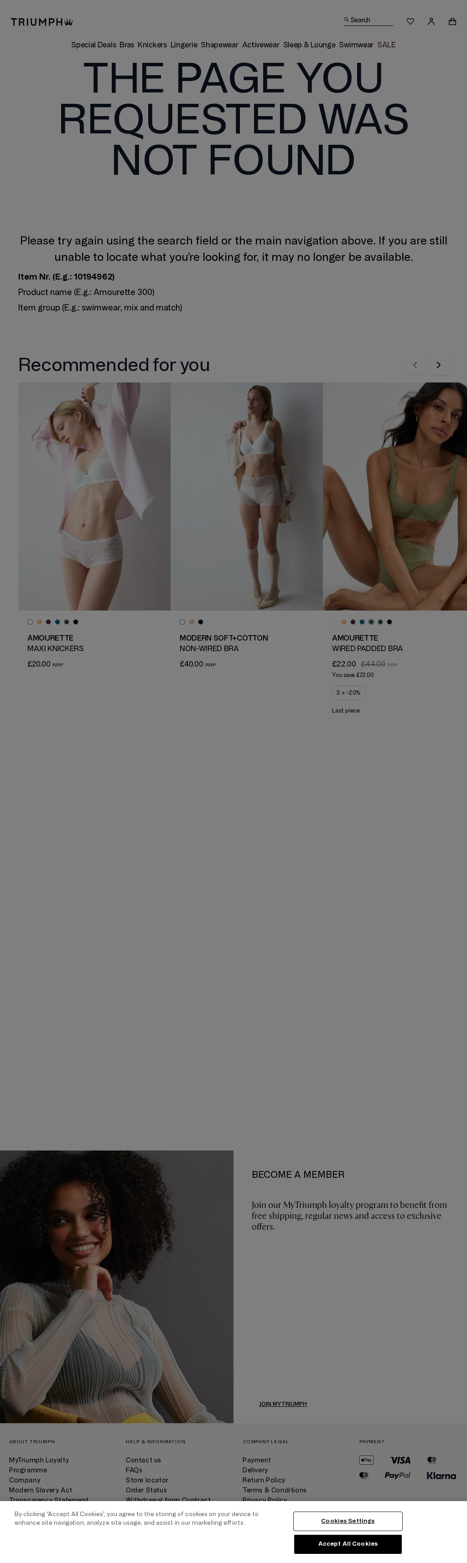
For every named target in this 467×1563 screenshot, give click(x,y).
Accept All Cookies (348, 1544)
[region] (233, 1532)
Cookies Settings (347, 1521)
